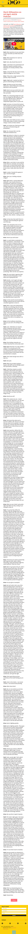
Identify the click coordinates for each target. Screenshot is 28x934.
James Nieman (8, 19)
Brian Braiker (6, 27)
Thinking (22, 21)
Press (19, 21)
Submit (14, 915)
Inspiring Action (10, 21)
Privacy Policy (5, 928)
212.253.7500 (13, 927)
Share (14, 900)
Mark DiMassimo (17, 24)
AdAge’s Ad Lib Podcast (8, 25)
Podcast (15, 21)
